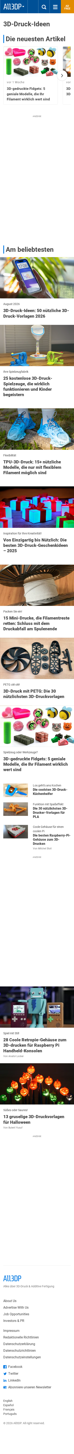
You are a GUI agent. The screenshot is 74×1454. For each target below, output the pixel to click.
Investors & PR (13, 1321)
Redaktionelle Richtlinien (21, 1337)
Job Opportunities (16, 1314)
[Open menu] (55, 6)
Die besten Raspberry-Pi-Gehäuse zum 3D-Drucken (52, 839)
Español (8, 1405)
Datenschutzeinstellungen (22, 1357)
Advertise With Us (16, 1307)
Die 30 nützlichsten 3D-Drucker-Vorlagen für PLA (50, 813)
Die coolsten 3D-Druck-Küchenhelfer (50, 792)
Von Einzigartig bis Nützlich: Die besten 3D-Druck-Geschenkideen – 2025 (35, 545)
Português (10, 1413)
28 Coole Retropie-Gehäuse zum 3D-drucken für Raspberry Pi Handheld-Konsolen (34, 1045)
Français (8, 1409)
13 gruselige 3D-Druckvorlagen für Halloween (33, 1119)
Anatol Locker (16, 1056)
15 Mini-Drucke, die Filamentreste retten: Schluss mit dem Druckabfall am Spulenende (36, 624)
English (8, 1400)
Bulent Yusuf (15, 1127)
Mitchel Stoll (45, 848)
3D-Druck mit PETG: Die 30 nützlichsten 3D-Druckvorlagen (33, 694)
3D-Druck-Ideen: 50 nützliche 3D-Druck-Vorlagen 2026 (36, 313)
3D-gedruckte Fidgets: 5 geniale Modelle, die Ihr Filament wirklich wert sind (35, 764)
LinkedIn (14, 1380)
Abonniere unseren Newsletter (29, 1387)
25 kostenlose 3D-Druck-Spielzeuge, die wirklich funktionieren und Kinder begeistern (27, 386)
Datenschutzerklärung (19, 1344)
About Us (9, 1301)
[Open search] (44, 6)
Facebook (15, 1367)
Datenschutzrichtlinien (19, 1351)
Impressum (11, 1331)
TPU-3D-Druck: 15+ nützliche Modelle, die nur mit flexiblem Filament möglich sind (32, 467)
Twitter (13, 1374)
